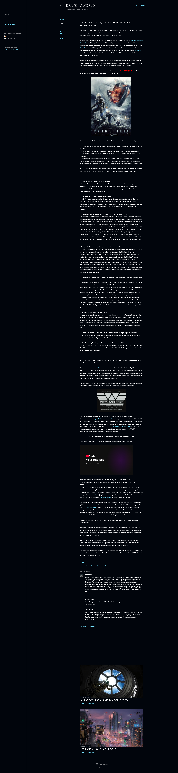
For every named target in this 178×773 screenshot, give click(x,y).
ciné (60, 26)
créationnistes (96, 368)
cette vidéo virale (91, 507)
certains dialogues (106, 497)
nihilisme (96, 495)
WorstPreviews (85, 48)
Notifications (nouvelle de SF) (98, 749)
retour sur (62, 38)
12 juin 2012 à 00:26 (90, 594)
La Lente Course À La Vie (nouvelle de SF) (104, 700)
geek (60, 33)
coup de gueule (64, 29)
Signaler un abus (9, 24)
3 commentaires (90, 703)
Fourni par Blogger (103, 764)
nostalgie (62, 35)
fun (60, 31)
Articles (8, 37)
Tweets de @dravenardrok (12, 49)
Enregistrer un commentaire (89, 626)
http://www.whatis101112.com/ (120, 426)
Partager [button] (62, 19)
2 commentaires (90, 752)
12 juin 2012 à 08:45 (90, 604)
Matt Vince (108, 767)
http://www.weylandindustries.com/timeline (100, 419)
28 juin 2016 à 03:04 (90, 622)
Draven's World (80, 5)
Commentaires (11, 38)
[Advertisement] (111, 645)
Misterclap (88, 574)
